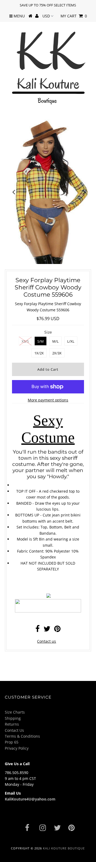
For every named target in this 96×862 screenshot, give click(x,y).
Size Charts (15, 712)
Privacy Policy (17, 748)
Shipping (13, 718)
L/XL (70, 341)
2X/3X (57, 353)
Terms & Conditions (22, 736)
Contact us (46, 641)
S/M (40, 341)
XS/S (25, 341)
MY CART (74, 15)
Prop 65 (11, 742)
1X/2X (39, 353)
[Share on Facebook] (37, 630)
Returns (12, 724)
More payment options (48, 400)
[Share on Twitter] (46, 630)
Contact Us (14, 730)
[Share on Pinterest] (57, 630)
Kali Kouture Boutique (64, 848)
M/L (55, 341)
